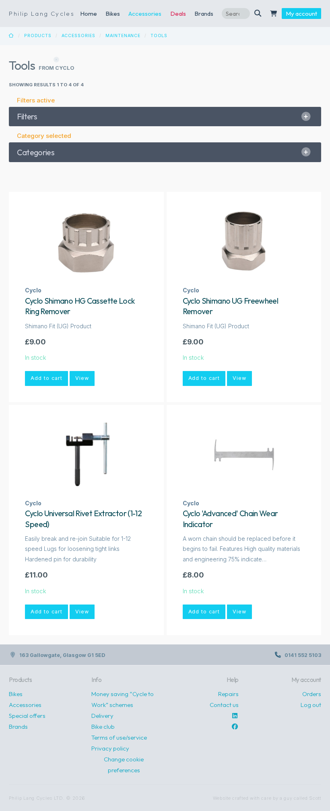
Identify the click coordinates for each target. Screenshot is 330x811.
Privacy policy (110, 748)
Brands (18, 726)
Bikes (112, 13)
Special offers (27, 715)
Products (38, 35)
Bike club (103, 726)
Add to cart (46, 378)
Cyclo (33, 290)
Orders (311, 694)
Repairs (228, 694)
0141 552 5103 (303, 655)
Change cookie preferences (124, 764)
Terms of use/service (119, 737)
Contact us (224, 705)
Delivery (102, 715)
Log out (311, 705)
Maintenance (122, 35)
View (82, 378)
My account (301, 13)
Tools (159, 35)
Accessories (144, 13)
